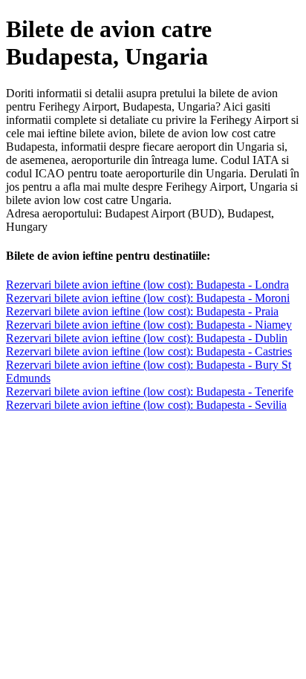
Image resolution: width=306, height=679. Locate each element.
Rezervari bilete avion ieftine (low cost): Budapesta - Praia (142, 311)
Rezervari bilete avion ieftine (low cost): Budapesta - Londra (147, 284)
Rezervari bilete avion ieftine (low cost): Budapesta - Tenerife (149, 391)
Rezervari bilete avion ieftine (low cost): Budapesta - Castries (149, 351)
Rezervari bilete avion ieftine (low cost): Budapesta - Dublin (146, 338)
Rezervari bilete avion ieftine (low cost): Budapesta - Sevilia (146, 404)
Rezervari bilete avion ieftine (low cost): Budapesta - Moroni (148, 298)
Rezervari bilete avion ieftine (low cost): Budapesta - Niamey (149, 324)
